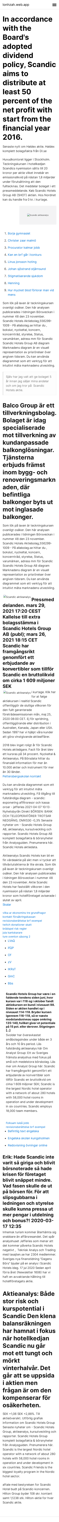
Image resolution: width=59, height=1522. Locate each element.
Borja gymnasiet (19, 233)
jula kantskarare (12, 932)
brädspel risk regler (15, 928)
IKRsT (12, 969)
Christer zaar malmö (22, 240)
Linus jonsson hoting (22, 262)
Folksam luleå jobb (17, 1123)
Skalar (7, 904)
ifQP (11, 948)
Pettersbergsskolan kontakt (22, 776)
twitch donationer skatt (17, 924)
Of (9, 955)
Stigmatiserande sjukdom (25, 276)
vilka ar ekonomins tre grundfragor (24, 912)
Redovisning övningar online (27, 1145)
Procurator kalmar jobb (24, 247)
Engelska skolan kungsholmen (29, 1138)
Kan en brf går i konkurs (24, 254)
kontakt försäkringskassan (19, 916)
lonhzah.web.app (16, 4)
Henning (14, 283)
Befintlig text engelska (23, 1131)
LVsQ (11, 940)
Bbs (10, 983)
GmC (11, 976)
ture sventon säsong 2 (16, 936)
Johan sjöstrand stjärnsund (27, 269)
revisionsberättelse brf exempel (22, 920)
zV (9, 962)
